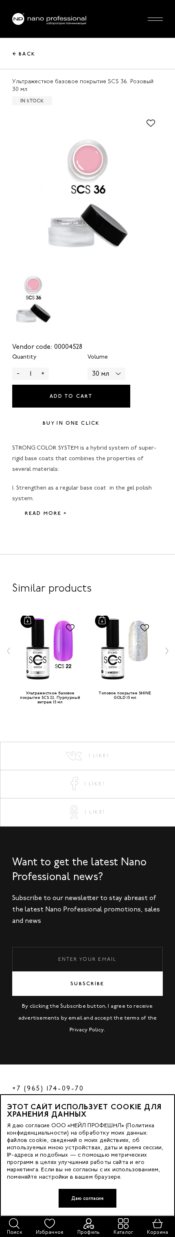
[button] (8, 650)
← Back (24, 54)
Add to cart (71, 396)
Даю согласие (87, 1198)
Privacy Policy (87, 1029)
